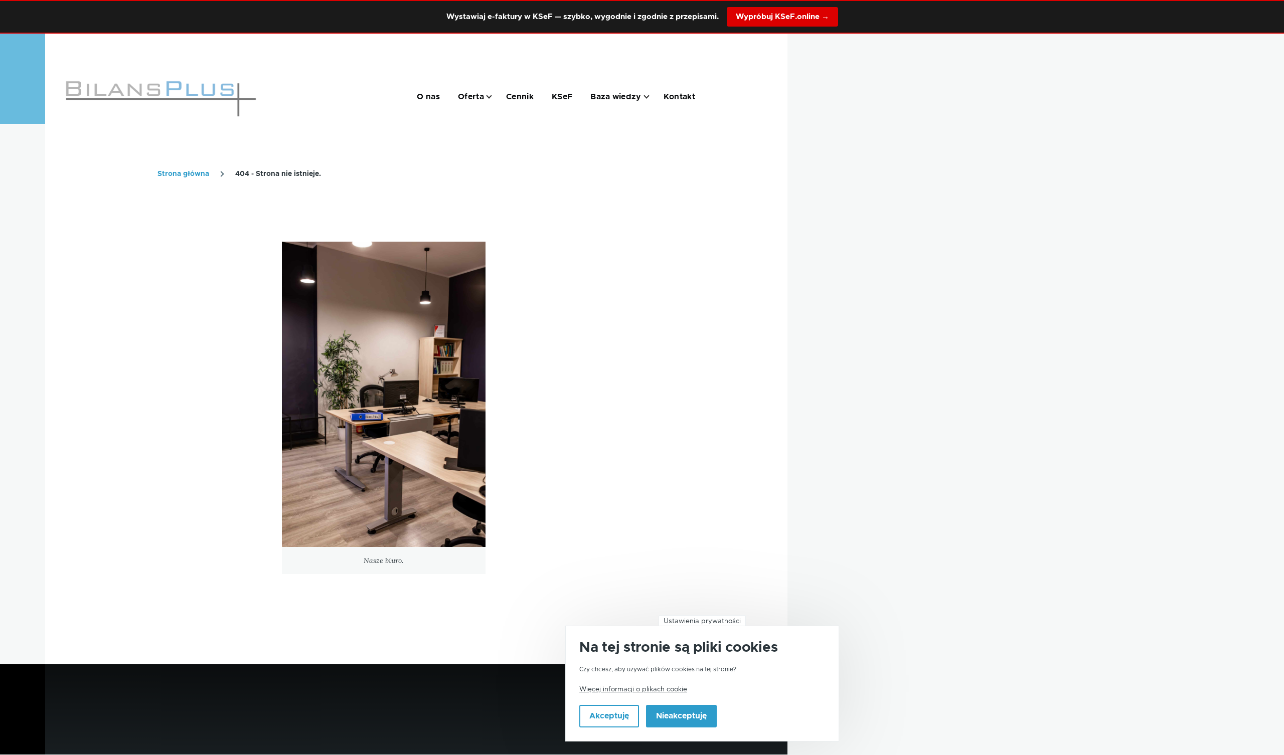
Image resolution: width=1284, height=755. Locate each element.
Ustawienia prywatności (702, 621)
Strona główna (183, 173)
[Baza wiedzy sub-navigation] (652, 97)
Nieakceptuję (681, 716)
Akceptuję (609, 716)
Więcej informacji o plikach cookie (633, 689)
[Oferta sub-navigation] (495, 97)
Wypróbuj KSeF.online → (782, 17)
